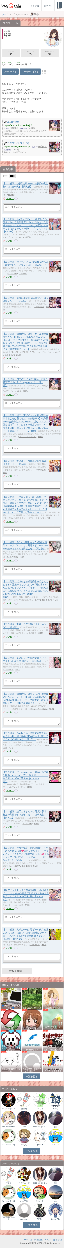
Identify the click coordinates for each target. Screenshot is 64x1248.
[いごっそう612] (8, 1099)
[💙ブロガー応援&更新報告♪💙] (11, 998)
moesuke (24, 1219)
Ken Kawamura (8, 1127)
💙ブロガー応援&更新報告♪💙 (11, 1007)
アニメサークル (32, 1029)
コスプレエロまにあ (12, 237)
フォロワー (30, 53)
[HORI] (24, 1118)
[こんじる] (40, 1192)
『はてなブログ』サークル (52, 1028)
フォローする (10, 71)
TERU (39, 1219)
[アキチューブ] (24, 1174)
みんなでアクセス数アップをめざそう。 (32, 1070)
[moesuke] (24, 1210)
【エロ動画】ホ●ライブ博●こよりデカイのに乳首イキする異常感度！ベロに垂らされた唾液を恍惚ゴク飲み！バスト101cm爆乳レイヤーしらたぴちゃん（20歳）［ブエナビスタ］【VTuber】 (26, 225)
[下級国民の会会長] (8, 1210)
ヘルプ (48, 1239)
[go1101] (40, 1136)
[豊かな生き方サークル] (32, 998)
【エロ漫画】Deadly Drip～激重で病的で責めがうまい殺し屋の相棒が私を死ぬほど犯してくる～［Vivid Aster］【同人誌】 (25, 736)
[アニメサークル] (32, 1019)
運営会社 (57, 1239)
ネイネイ (39, 1109)
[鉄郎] (55, 1118)
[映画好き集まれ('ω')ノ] (52, 1040)
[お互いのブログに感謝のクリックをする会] (52, 1061)
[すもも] (24, 1136)
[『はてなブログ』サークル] (52, 1019)
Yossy (55, 1109)
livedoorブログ (32, 1050)
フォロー (11, 53)
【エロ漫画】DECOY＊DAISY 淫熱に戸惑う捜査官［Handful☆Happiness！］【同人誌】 (25, 382)
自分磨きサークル (52, 1008)
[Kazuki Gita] (55, 1210)
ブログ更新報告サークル (11, 1070)
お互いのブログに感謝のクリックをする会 (52, 1070)
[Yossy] (55, 1099)
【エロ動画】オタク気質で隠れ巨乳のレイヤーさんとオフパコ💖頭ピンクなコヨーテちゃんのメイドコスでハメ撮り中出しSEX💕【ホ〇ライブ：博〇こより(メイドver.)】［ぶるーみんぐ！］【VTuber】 (26, 854)
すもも (24, 1145)
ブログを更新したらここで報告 (11, 1028)
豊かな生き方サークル (32, 1008)
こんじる (39, 1201)
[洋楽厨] (24, 1099)
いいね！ (10, 198)
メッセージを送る (30, 71)
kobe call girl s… (40, 1127)
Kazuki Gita (55, 1219)
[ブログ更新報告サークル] (11, 1061)
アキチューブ (24, 1183)
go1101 (40, 1145)
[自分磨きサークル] (52, 998)
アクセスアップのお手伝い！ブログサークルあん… (11, 1048)
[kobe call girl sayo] (40, 1118)
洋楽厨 (24, 1109)
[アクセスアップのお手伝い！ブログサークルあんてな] (11, 1040)
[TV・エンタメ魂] (8, 1136)
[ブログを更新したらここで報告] (11, 1019)
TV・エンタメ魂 (8, 1145)
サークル (28, 1239)
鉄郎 (55, 1127)
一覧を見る (32, 1076)
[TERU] (40, 1210)
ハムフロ (55, 1145)
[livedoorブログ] (32, 1040)
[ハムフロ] (55, 1136)
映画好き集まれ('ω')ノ (53, 1050)
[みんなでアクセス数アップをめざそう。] (32, 1061)
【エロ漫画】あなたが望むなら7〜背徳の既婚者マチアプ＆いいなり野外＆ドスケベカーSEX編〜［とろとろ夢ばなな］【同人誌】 (25, 545)
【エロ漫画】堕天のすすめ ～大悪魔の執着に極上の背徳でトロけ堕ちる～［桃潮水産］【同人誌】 (26, 814)
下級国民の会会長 (8, 1218)
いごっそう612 (8, 1109)
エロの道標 (12, 273)
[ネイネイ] (40, 1099)
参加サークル (49, 53)
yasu (55, 1201)
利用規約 (38, 1239)
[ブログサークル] (11, 5)
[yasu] (55, 1192)
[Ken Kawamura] (8, 1118)
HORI (24, 1127)
